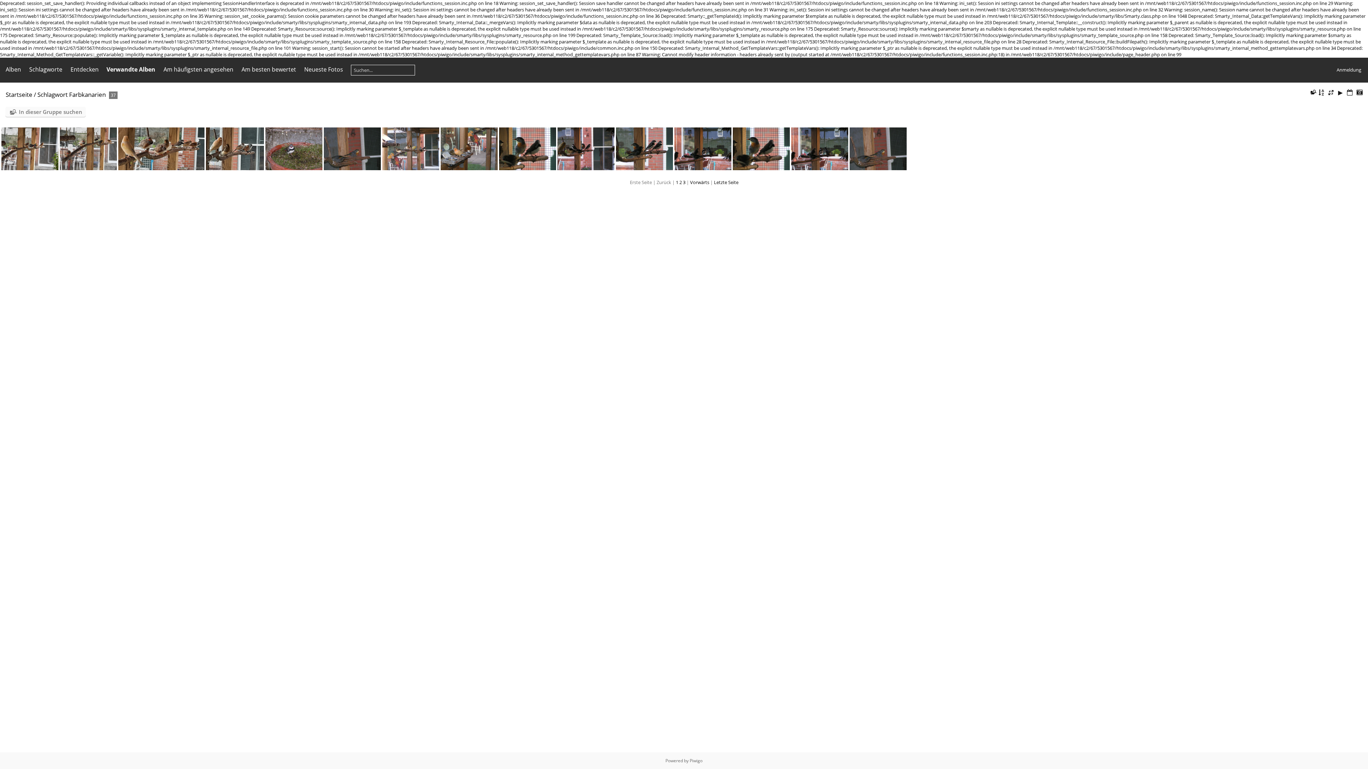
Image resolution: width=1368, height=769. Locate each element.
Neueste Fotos (323, 69)
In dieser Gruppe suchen (50, 111)
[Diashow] (1340, 93)
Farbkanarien (87, 94)
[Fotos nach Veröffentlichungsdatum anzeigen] (1350, 93)
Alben (13, 69)
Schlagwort (52, 94)
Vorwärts (699, 182)
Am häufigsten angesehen (198, 69)
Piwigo (696, 761)
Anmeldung (1349, 70)
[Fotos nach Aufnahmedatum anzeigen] (1359, 93)
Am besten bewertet (269, 69)
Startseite (19, 94)
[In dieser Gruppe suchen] (1313, 92)
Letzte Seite (726, 182)
